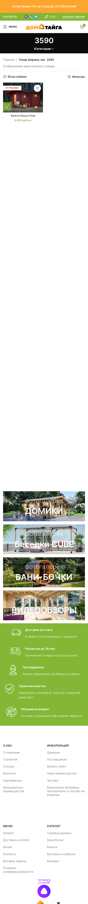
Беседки (53, 861)
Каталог (8, 833)
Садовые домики (59, 833)
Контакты (9, 773)
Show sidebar (17, 76)
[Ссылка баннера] (44, 506)
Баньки (52, 847)
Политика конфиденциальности (18, 869)
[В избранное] (37, 88)
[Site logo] (44, 26)
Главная (9, 59)
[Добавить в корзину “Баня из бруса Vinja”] (7, 106)
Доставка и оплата (16, 840)
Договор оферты (14, 861)
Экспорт (53, 780)
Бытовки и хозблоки (61, 854)
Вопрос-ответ (56, 766)
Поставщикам (57, 759)
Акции (7, 847)
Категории (42, 48)
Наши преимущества (62, 773)
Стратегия (10, 759)
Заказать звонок (73, 17)
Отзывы (8, 766)
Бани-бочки (55, 840)
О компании (11, 752)
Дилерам (53, 752)
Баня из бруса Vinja (23, 115)
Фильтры (78, 76)
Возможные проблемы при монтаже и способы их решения (66, 791)
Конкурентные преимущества (13, 789)
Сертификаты (12, 780)
